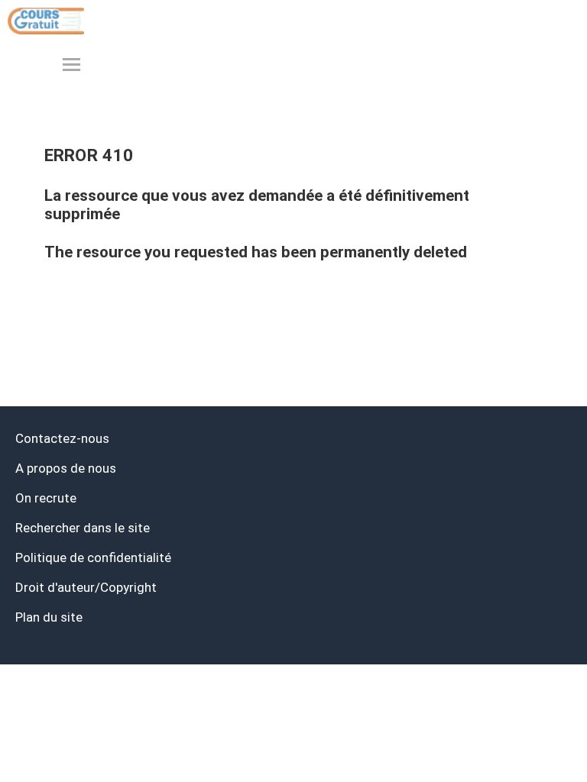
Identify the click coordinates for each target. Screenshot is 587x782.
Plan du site (49, 617)
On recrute (45, 498)
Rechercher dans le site (82, 527)
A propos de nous (65, 468)
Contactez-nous (62, 438)
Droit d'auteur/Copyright (86, 587)
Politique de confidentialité (93, 557)
